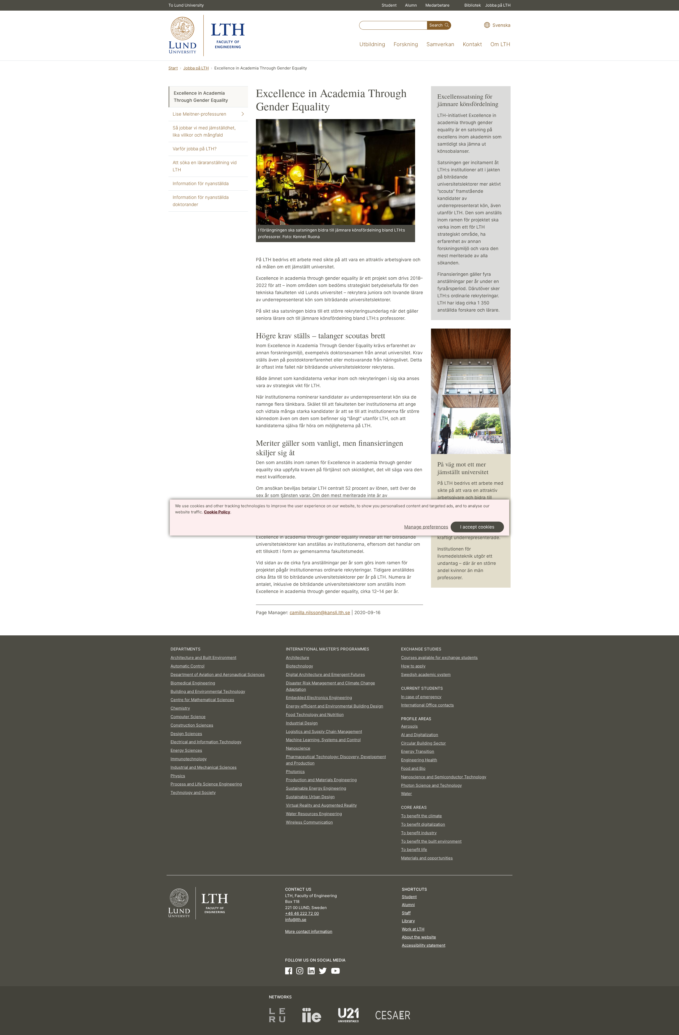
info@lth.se (295, 919)
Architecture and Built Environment (203, 657)
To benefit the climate (421, 815)
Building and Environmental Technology (208, 691)
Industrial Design (302, 723)
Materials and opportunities (427, 858)
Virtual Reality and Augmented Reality (321, 805)
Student (389, 5)
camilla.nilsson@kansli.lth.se (320, 612)
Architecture (297, 657)
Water (406, 793)
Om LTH (500, 44)
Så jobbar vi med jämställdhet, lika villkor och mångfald (204, 131)
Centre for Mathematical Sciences (202, 699)
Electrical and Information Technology (206, 741)
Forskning (406, 44)
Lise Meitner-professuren (199, 114)
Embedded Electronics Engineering (319, 697)
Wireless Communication (309, 822)
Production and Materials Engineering (321, 779)
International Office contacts (427, 705)
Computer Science (188, 716)
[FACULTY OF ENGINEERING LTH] (206, 35)
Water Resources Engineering (314, 813)
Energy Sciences (186, 750)
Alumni (408, 904)
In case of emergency (421, 696)
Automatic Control (187, 666)
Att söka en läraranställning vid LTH (205, 166)
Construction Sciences (192, 725)
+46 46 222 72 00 (302, 913)
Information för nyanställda (201, 183)
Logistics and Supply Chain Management (324, 731)
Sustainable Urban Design (310, 796)
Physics (178, 775)
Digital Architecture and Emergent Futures (325, 674)
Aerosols (409, 726)
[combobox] (393, 25)
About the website (419, 937)
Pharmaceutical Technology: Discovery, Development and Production (336, 760)
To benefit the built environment (431, 841)
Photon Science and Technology (431, 785)
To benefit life (414, 849)
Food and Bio (413, 768)
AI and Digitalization (419, 734)
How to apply (413, 666)
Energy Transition (417, 751)
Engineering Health (419, 759)
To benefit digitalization (423, 824)
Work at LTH (413, 929)
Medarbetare (437, 5)
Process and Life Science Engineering (206, 784)
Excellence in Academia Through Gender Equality (201, 96)
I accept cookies (477, 527)
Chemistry (180, 708)
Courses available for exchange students (439, 657)
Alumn (411, 5)
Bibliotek (472, 5)
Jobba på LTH (498, 5)
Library (408, 920)
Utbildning (372, 44)
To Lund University (186, 5)
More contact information (308, 931)
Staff (406, 912)
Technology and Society (193, 792)
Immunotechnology (189, 758)
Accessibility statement (423, 945)
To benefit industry (419, 832)
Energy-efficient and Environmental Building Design (334, 706)
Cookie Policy (217, 511)
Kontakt (472, 44)
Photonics (295, 771)
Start (173, 68)
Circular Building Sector (423, 743)
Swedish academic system (426, 674)
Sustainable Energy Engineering (316, 788)
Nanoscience (298, 748)
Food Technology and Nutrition (315, 714)
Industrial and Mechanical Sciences (204, 767)
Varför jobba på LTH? (194, 148)
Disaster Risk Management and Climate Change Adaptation (330, 686)
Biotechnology (299, 666)
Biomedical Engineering (193, 682)
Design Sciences (186, 733)
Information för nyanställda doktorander (201, 201)
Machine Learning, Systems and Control (323, 739)
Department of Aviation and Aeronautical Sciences (218, 674)
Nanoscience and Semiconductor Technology (443, 776)
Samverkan (440, 44)
